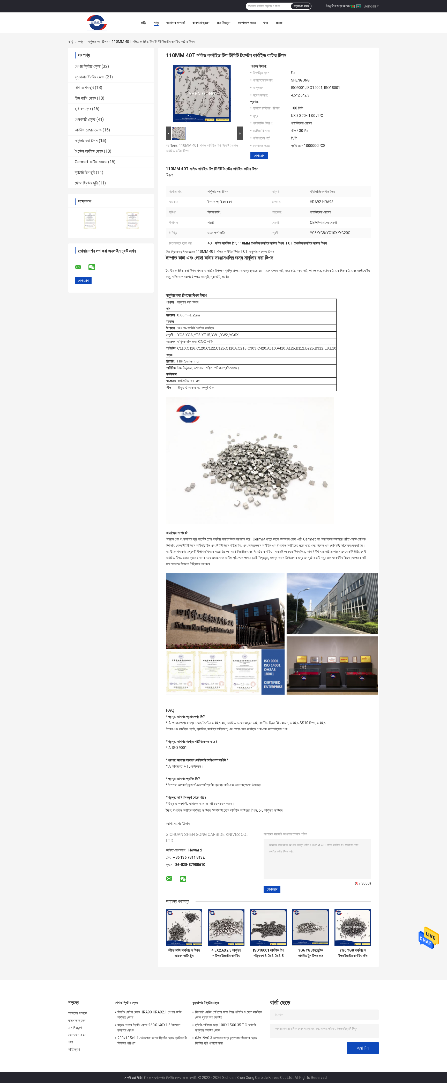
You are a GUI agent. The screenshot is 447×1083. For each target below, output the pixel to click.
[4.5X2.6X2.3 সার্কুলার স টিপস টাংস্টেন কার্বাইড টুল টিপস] (226, 927)
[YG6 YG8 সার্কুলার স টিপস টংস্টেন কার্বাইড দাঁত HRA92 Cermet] (352, 927)
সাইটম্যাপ (74, 1049)
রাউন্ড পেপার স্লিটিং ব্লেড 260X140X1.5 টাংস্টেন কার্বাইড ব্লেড (148, 1027)
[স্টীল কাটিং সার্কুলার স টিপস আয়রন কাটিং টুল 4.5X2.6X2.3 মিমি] (184, 927)
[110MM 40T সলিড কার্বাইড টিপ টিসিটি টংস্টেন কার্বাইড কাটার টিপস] (202, 94)
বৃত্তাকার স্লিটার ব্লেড (90, 77)
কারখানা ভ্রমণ (200, 23)
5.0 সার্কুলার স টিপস (270, 810)
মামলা (279, 23)
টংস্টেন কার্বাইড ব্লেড (89, 151)
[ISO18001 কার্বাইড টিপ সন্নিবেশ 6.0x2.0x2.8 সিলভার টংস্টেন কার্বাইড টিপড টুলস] (268, 927)
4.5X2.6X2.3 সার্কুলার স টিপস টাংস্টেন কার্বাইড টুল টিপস (226, 953)
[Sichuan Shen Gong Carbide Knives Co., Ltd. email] (81, 267)
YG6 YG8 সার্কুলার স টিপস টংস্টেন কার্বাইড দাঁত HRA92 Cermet (353, 953)
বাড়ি (143, 23)
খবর (265, 23)
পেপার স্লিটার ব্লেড (88, 66)
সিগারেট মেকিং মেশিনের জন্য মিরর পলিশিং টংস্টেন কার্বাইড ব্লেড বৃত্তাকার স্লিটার (228, 1014)
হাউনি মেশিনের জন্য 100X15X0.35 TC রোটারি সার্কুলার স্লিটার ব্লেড (225, 1027)
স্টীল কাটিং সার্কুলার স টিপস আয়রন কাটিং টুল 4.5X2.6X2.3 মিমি (184, 953)
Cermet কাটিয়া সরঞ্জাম (91, 161)
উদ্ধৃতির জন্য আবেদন (338, 6)
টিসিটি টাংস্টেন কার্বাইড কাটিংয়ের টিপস (234, 810)
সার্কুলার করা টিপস (97, 42)
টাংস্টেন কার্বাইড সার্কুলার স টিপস (192, 810)
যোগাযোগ (259, 156)
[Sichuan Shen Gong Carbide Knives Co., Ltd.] (96, 23)
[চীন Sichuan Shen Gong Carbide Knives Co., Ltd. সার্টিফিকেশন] (89, 219)
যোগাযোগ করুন (247, 23)
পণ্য (156, 23)
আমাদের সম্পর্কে (175, 23)
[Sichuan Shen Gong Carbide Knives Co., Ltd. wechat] (94, 267)
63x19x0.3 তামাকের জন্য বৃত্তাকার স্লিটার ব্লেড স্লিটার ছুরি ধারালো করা (226, 1040)
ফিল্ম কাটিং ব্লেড (85, 98)
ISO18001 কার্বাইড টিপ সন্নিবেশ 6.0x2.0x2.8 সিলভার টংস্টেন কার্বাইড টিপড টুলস (268, 953)
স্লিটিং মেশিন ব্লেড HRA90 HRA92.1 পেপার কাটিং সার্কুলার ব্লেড (149, 1014)
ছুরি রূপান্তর (83, 108)
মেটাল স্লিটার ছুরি (86, 183)
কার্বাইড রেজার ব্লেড (88, 130)
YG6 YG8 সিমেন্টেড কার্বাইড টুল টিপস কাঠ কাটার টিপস (310, 953)
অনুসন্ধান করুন (301, 6)
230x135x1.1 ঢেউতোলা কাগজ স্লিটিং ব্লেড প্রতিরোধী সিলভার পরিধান (152, 1040)
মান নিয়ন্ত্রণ (223, 23)
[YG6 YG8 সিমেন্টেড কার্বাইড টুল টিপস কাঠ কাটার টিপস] (310, 927)
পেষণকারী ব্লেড (85, 119)
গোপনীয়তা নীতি (133, 1077)
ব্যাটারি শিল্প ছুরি (85, 172)
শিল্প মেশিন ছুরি (84, 87)
